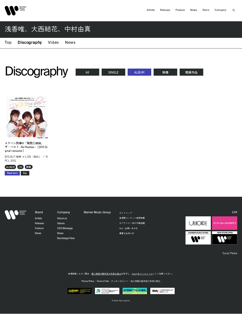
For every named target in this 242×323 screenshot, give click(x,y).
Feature (180, 10)
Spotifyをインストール (142, 273)
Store (206, 10)
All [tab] (87, 72)
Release (165, 10)
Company (220, 10)
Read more (12, 173)
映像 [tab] (165, 72)
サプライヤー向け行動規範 (132, 223)
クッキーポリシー (119, 281)
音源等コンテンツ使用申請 (132, 217)
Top (8, 43)
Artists (151, 10)
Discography (30, 43)
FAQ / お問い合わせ (128, 228)
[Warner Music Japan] (15, 215)
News (70, 43)
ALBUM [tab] (139, 72)
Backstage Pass (66, 238)
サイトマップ (125, 212)
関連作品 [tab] (191, 72)
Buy (25, 173)
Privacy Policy (88, 281)
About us (62, 218)
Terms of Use (103, 281)
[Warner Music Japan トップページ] (15, 10)
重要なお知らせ (126, 233)
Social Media (229, 253)
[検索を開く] (233, 10)
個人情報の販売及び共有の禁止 (106, 273)
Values (61, 223)
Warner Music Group (97, 212)
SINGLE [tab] (113, 72)
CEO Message (65, 228)
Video (53, 43)
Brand (39, 212)
